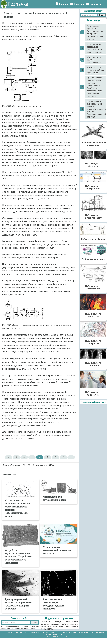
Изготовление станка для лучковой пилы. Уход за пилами (95, 48)
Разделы (79, 4)
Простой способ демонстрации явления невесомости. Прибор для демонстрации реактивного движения (94, 86)
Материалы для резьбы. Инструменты (95, 60)
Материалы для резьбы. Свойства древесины (95, 70)
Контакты (95, 4)
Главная (63, 4)
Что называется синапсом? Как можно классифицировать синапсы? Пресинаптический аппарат (96, 109)
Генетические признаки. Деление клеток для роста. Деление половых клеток (96, 32)
